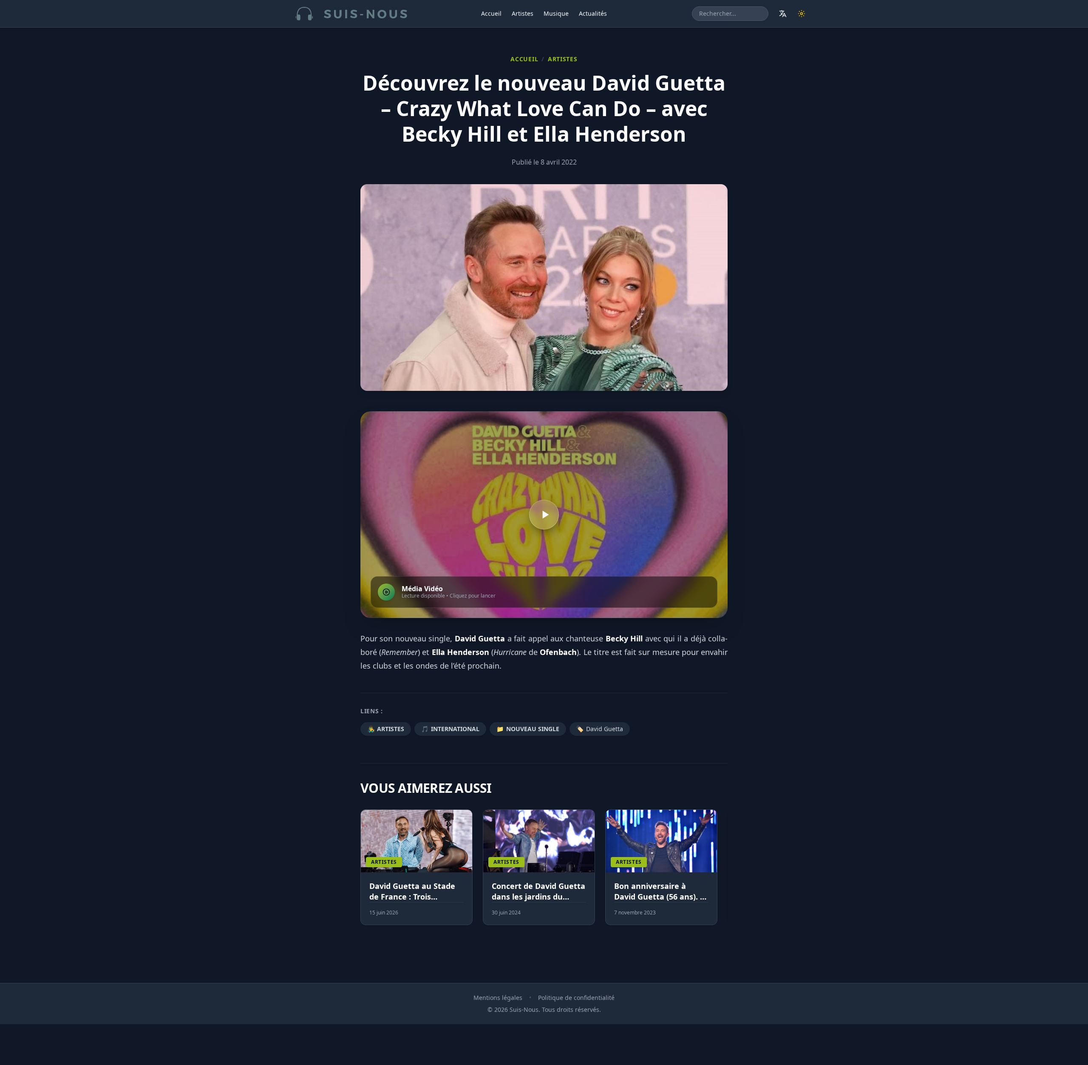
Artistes (522, 13)
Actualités (593, 13)
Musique (556, 13)
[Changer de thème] (801, 13)
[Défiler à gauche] (364, 872)
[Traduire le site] (782, 13)
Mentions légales (497, 998)
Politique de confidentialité (576, 998)
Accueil (491, 13)
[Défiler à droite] (723, 872)
